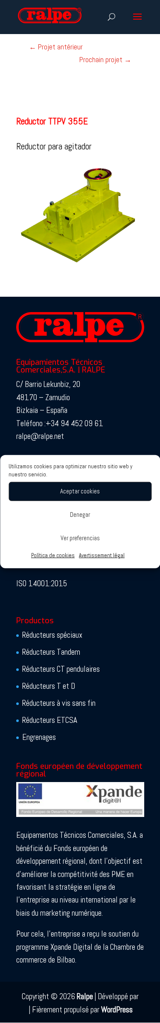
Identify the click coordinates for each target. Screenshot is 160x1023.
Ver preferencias (80, 538)
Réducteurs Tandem (51, 652)
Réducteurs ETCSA (49, 720)
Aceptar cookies (80, 491)
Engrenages (39, 737)
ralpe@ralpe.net (40, 436)
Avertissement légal (102, 555)
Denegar (80, 514)
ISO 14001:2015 (41, 583)
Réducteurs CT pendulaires (61, 669)
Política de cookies (53, 555)
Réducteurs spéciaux (52, 635)
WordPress (117, 1009)
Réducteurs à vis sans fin (59, 703)
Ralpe (85, 996)
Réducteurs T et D (48, 686)
